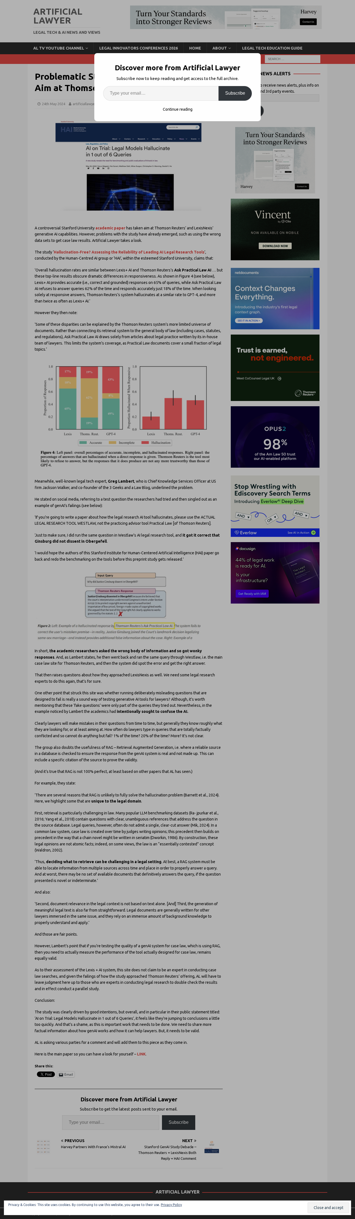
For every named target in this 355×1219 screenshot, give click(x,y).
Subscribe (235, 93)
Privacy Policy (171, 1205)
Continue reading (177, 109)
